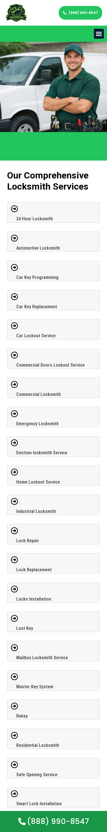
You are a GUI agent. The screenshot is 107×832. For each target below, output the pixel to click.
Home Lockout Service (38, 482)
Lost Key (24, 628)
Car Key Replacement (36, 306)
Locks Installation (33, 599)
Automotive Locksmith (38, 248)
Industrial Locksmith (36, 511)
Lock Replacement (34, 569)
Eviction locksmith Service (41, 452)
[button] (99, 34)
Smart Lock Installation (39, 803)
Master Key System (34, 686)
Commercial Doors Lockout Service (50, 365)
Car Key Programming (37, 277)
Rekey (22, 716)
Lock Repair (27, 540)
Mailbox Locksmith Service (42, 657)
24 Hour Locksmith (34, 218)
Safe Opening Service (36, 774)
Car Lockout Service (36, 335)
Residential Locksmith (37, 745)
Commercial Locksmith (38, 394)
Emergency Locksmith (37, 423)
